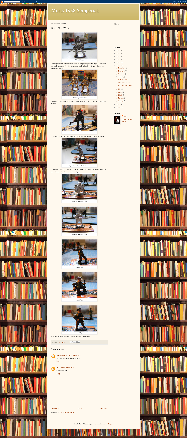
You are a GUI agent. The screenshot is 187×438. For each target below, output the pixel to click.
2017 (118, 53)
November (121, 71)
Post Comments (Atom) (67, 412)
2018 (118, 51)
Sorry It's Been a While (125, 85)
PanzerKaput (60, 355)
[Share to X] (75, 342)
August (120, 77)
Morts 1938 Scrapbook (75, 10)
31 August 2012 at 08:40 (66, 368)
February (121, 98)
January (120, 101)
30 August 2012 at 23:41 (73, 355)
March (120, 95)
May (119, 89)
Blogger (110, 424)
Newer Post (55, 408)
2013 (118, 62)
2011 (118, 104)
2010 (118, 108)
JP (57, 367)
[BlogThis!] (73, 342)
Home (80, 408)
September (121, 74)
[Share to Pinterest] (79, 342)
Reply (58, 361)
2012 (118, 65)
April (120, 92)
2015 (118, 56)
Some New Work (123, 79)
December (121, 68)
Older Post (104, 408)
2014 (118, 59)
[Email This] (71, 342)
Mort (125, 116)
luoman (97, 424)
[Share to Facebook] (77, 342)
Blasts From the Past (124, 82)
